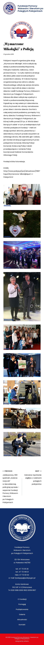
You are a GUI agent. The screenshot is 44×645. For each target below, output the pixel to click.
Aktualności (22, 619)
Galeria (22, 614)
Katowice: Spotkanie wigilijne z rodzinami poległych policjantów (32, 477)
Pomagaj (22, 604)
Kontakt (22, 624)
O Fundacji (22, 599)
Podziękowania (22, 609)
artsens (26, 641)
